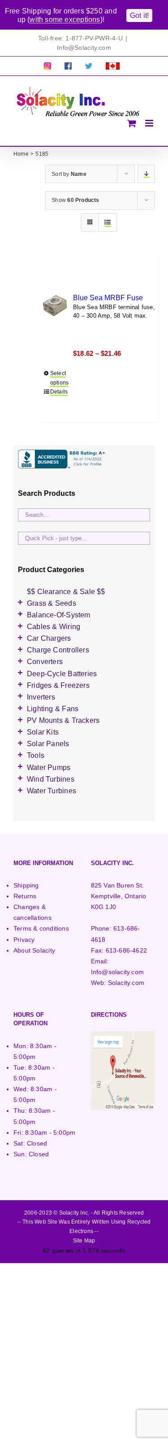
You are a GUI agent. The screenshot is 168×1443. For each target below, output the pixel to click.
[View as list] (107, 222)
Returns (24, 896)
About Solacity (34, 950)
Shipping (26, 885)
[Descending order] (146, 174)
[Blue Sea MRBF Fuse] (54, 305)
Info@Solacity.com (84, 47)
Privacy (23, 939)
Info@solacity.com (117, 971)
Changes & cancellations (32, 912)
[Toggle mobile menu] (150, 123)
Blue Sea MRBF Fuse (108, 297)
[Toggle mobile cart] (131, 123)
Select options (59, 378)
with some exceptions (65, 19)
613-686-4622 (126, 950)
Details (59, 392)
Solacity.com (126, 982)
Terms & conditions (41, 928)
